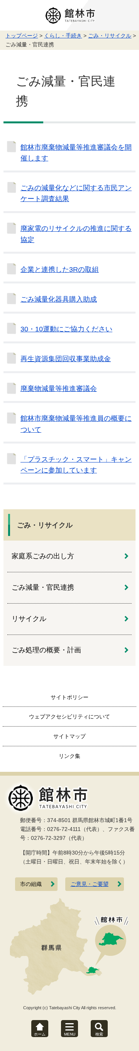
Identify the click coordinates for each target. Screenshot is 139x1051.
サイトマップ (69, 736)
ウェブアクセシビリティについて (69, 716)
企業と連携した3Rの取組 (59, 269)
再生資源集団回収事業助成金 (65, 359)
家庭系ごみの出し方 (43, 556)
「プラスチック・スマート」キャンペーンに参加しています (76, 465)
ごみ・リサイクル (109, 35)
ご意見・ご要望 (89, 884)
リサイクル (29, 619)
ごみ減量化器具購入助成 (58, 299)
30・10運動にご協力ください (66, 329)
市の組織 (31, 884)
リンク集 (69, 756)
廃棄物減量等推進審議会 (58, 388)
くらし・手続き (63, 35)
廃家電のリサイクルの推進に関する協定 (76, 234)
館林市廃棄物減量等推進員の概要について (76, 424)
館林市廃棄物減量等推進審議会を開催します (76, 152)
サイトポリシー (69, 697)
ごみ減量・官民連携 (43, 587)
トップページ (21, 35)
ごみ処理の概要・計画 (46, 650)
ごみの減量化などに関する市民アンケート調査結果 (76, 193)
